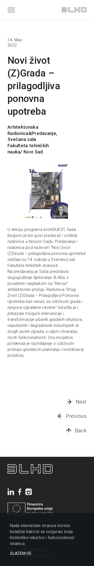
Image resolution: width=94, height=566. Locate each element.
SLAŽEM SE (20, 553)
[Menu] (11, 9)
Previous (76, 416)
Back (80, 431)
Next (81, 402)
